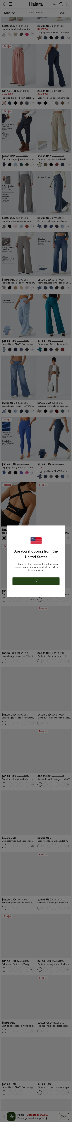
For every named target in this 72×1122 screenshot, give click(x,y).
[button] (36, 540)
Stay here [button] (21, 564)
